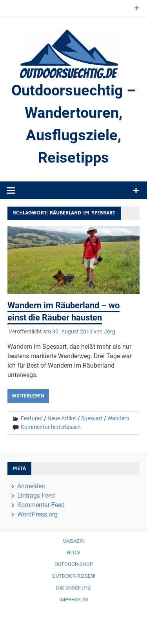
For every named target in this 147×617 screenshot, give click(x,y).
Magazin (73, 541)
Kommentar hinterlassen (51, 427)
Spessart (92, 418)
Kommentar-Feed (41, 505)
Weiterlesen (28, 395)
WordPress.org (37, 514)
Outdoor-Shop (73, 564)
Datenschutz (73, 588)
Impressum (73, 599)
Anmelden (31, 486)
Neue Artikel (61, 418)
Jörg (109, 331)
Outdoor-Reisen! (73, 576)
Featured (32, 418)
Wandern (118, 418)
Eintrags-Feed (36, 495)
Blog (73, 552)
